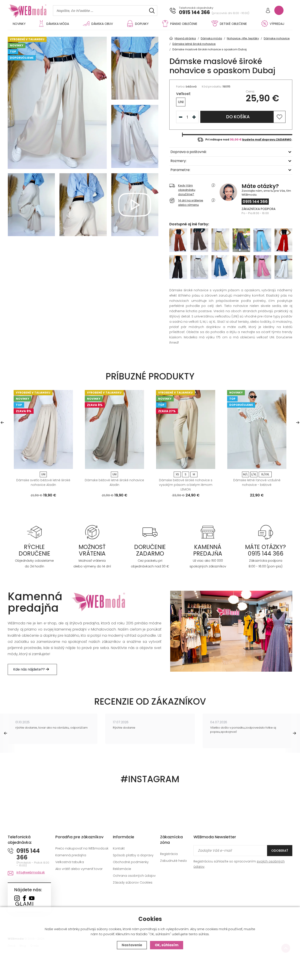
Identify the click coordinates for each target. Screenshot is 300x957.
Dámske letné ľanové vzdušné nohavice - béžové (256, 482)
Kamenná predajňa (70, 855)
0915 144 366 (194, 12)
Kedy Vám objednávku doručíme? (186, 189)
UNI (181, 101)
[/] (34, 532)
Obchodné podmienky (131, 862)
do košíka (238, 117)
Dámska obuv (102, 24)
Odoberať (279, 850)
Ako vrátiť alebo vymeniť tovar (79, 869)
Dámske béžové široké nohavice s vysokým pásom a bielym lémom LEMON (185, 485)
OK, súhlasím (166, 945)
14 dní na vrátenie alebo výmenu (190, 202)
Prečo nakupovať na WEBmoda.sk (81, 848)
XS (177, 474)
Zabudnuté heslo (173, 861)
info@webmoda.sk (30, 872)
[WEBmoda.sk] (17, 898)
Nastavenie (132, 945)
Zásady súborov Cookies (132, 882)
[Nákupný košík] (279, 10)
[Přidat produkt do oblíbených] (67, 464)
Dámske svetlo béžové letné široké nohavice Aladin (43, 482)
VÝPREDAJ (277, 24)
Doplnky (142, 24)
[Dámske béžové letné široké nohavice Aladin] (114, 429)
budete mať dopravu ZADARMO (266, 139)
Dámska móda (57, 24)
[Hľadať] (151, 10)
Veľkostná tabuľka (69, 862)
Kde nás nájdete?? (29, 669)
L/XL (253, 474)
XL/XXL (265, 474)
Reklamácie (122, 869)
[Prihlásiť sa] (268, 10)
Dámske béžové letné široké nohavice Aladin (114, 482)
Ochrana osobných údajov (134, 875)
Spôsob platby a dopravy (133, 855)
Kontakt (119, 848)
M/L (245, 474)
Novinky (19, 24)
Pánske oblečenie (183, 24)
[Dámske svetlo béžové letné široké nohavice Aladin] (43, 429)
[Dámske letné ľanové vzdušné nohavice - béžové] (256, 429)
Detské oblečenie (233, 24)
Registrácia (169, 854)
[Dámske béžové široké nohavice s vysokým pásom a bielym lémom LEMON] (185, 429)
